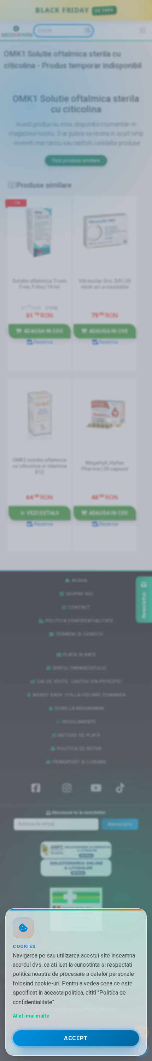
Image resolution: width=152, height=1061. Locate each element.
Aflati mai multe (31, 1016)
